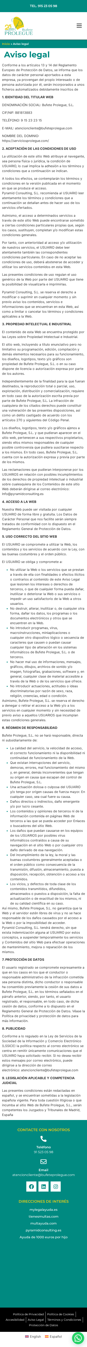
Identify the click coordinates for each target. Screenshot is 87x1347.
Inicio (6, 43)
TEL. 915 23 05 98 (43, 6)
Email (43, 1170)
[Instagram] (56, 1186)
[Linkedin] (43, 1186)
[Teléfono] (43, 1139)
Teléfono (43, 1147)
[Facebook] (31, 1186)
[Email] (43, 1162)
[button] (79, 26)
